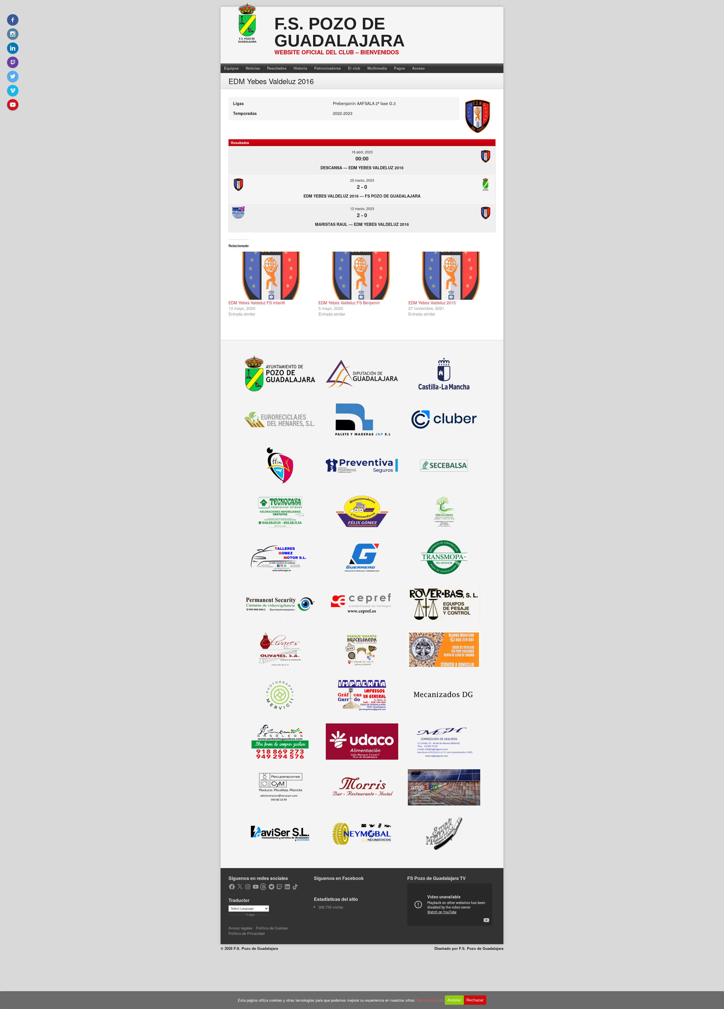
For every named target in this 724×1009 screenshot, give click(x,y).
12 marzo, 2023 (362, 208)
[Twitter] (12, 76)
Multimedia (377, 68)
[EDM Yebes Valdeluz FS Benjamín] (360, 276)
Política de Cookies (272, 928)
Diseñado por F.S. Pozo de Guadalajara (468, 948)
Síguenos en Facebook (339, 878)
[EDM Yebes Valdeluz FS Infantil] (271, 276)
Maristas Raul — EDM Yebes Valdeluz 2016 (362, 224)
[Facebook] (12, 19)
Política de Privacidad (246, 933)
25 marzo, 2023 (362, 180)
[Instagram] (12, 34)
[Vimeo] (12, 90)
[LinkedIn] (12, 48)
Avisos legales (241, 928)
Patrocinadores (327, 68)
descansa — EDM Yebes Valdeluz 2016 (362, 167)
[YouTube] (12, 104)
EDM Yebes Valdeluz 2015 (432, 302)
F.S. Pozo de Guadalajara (339, 32)
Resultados (276, 68)
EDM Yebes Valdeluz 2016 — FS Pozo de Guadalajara (362, 196)
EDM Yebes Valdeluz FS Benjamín (349, 302)
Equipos (231, 68)
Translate (262, 914)
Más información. (431, 1000)
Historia (300, 68)
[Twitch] (12, 62)
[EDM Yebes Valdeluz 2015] (450, 276)
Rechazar (475, 1000)
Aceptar (454, 1000)
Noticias (253, 68)
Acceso (418, 68)
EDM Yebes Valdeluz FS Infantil (257, 302)
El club (354, 68)
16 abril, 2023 (362, 151)
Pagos (399, 68)
